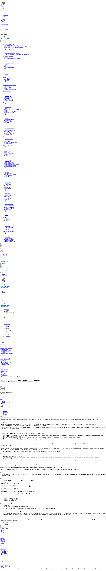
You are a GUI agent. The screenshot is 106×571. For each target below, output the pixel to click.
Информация (3, 541)
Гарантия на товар (4, 548)
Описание (5, 411)
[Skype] (11, 392)
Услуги (1, 533)
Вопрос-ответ (3, 549)
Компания (2, 534)
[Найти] (1, 251)
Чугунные (2, 374)
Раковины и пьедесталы (5, 349)
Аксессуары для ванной (5, 365)
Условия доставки (4, 546)
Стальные (2, 373)
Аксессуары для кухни (5, 359)
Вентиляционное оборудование (7, 358)
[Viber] (8, 392)
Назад (7, 310)
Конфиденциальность (5, 566)
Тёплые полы (3, 367)
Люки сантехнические (5, 364)
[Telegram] (13, 392)
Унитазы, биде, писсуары (5, 362)
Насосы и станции (4, 355)
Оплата (4, 413)
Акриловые (2, 372)
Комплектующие (4, 375)
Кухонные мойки (4, 369)
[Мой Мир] (4, 392)
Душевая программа (4, 363)
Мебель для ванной (4, 351)
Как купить (5, 412)
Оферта (2, 567)
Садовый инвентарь (4, 354)
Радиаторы (2, 352)
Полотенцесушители (4, 366)
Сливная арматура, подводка (6, 353)
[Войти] (1, 296)
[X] (6, 392)
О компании (5, 12)
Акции (1, 531)
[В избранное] (3, 387)
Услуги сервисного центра (8, 8)
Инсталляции (3, 360)
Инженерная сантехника (5, 350)
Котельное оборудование (5, 356)
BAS (1, 399)
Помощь (2, 543)
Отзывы (4, 14)
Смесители (2, 361)
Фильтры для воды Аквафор (6, 348)
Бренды (2, 532)
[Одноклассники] (3, 392)
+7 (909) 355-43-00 (4, 24)
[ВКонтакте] (1, 392)
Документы (5, 15)
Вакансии (5, 16)
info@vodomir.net (4, 29)
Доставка (5, 414)
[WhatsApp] (10, 392)
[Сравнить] (2, 389)
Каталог (2, 530)
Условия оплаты (3, 545)
